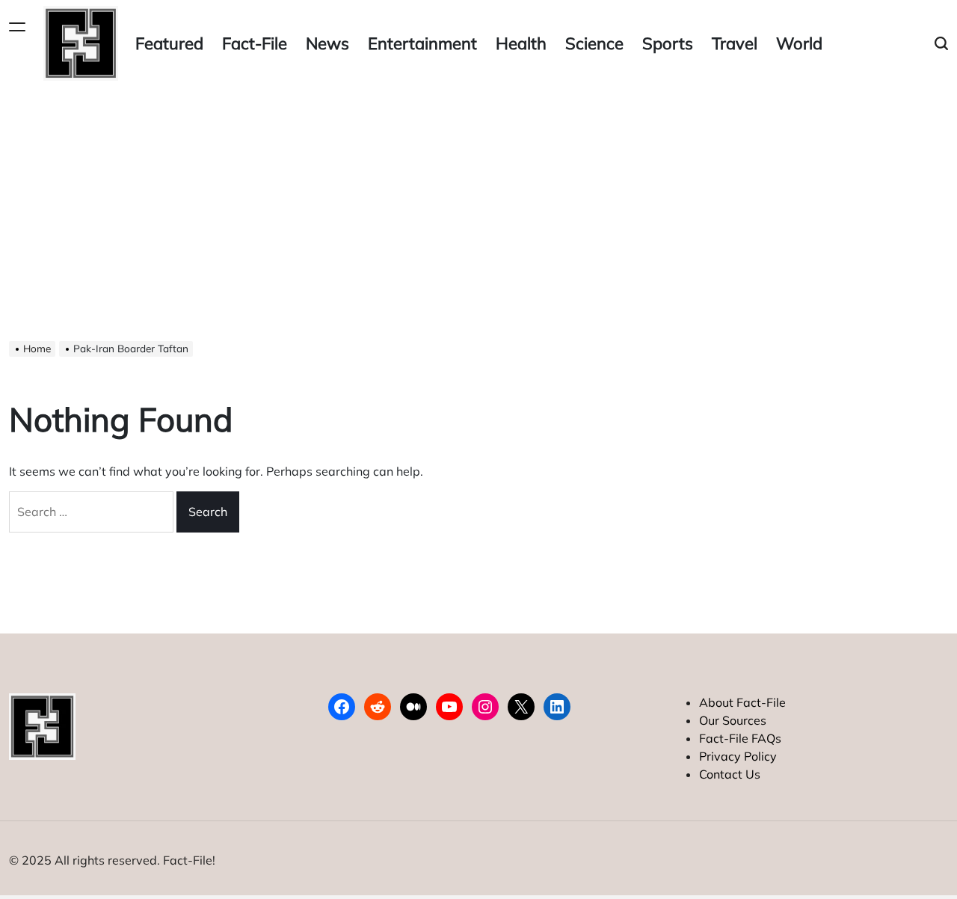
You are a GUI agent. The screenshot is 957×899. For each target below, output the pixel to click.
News (327, 43)
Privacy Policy (738, 756)
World (799, 43)
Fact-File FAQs (740, 738)
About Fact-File (742, 702)
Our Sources (732, 720)
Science (594, 43)
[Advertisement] (478, 199)
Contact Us (729, 774)
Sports (667, 43)
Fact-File (254, 43)
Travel (734, 43)
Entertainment (422, 43)
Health (521, 43)
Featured (169, 43)
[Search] (941, 43)
